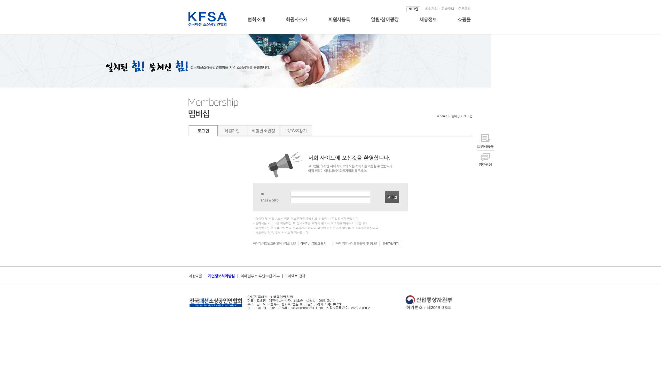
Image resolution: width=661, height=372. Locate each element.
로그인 (413, 9)
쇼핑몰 (464, 19)
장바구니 (448, 8)
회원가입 (431, 8)
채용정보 (428, 19)
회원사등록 (339, 19)
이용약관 (195, 275)
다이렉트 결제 (294, 275)
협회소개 (256, 19)
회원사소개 (297, 19)
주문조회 (464, 8)
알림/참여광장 (385, 19)
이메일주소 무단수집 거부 (260, 275)
